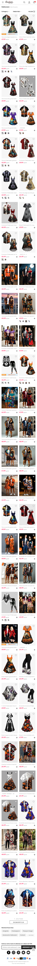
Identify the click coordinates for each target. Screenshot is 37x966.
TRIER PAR (16, 11)
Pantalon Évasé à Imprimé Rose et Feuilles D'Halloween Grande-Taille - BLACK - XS (27, 676)
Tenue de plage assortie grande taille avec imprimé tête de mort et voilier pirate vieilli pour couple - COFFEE (27, 193)
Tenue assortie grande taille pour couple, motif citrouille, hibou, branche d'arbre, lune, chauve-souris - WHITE (27, 498)
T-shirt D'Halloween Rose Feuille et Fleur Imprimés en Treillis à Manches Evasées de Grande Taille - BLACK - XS (10, 706)
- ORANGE (22, 128)
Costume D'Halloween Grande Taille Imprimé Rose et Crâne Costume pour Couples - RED (10, 225)
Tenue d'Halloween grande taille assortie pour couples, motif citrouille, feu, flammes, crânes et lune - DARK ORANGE (27, 468)
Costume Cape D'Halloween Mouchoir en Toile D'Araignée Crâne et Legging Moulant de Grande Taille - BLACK (10, 615)
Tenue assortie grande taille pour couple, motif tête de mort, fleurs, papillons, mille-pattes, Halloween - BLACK (10, 98)
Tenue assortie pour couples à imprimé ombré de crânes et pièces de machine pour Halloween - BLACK (27, 852)
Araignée (6, 931)
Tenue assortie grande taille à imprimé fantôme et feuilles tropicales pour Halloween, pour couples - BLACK (10, 66)
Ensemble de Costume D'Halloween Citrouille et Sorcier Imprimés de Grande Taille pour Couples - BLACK (27, 556)
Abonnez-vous (28, 947)
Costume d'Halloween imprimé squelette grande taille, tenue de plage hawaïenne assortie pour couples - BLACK (10, 193)
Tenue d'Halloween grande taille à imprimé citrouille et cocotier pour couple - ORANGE (10, 498)
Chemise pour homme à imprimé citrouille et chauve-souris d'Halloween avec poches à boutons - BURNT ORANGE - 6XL (27, 793)
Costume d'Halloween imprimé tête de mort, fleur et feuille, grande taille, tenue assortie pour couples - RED (27, 160)
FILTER (30, 11)
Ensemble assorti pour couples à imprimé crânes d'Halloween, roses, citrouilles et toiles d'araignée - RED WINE (27, 764)
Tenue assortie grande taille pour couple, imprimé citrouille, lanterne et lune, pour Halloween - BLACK (27, 439)
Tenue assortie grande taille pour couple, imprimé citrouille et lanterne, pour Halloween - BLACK (10, 316)
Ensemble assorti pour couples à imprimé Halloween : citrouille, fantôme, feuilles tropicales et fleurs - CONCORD (27, 823)
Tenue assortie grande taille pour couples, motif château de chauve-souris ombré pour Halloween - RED (10, 647)
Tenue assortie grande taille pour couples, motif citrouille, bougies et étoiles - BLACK (10, 439)
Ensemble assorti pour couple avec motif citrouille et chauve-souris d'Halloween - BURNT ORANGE (10, 823)
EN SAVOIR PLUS (18, 922)
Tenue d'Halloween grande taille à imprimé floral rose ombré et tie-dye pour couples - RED (27, 527)
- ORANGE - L (23, 647)
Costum (22, 935)
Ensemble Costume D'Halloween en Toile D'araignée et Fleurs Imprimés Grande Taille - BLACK (27, 706)
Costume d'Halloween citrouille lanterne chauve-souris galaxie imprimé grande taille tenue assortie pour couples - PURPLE (10, 348)
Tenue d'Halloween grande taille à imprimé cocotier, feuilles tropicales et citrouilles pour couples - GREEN (10, 410)
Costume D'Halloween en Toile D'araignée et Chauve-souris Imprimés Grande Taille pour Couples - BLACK (10, 254)
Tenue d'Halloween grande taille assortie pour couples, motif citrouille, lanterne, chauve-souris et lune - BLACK (10, 468)
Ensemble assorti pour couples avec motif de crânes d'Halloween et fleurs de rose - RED (10, 852)
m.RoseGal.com (10, 2)
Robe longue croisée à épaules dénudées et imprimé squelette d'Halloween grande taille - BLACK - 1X (10, 735)
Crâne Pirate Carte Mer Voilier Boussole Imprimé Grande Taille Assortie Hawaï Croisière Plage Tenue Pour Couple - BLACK (27, 37)
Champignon (16, 931)
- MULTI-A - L (23, 254)
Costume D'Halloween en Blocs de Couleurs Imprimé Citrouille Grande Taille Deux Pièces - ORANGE (10, 287)
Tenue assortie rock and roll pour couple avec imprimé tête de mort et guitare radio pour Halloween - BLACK (27, 585)
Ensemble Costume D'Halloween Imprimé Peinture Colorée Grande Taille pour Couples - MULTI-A (27, 348)
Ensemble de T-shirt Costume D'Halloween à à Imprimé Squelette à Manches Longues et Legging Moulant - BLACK (10, 377)
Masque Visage (28, 931)
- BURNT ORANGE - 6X (8, 793)
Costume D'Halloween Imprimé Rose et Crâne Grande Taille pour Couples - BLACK (27, 287)
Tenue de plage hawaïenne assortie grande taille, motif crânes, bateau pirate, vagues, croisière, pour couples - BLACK (10, 37)
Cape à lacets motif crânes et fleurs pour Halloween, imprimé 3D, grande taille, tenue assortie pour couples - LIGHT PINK (27, 615)
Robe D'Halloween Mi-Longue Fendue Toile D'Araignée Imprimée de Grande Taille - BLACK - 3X (27, 225)
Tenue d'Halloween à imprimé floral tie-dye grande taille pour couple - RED (27, 410)
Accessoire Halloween (10, 935)
